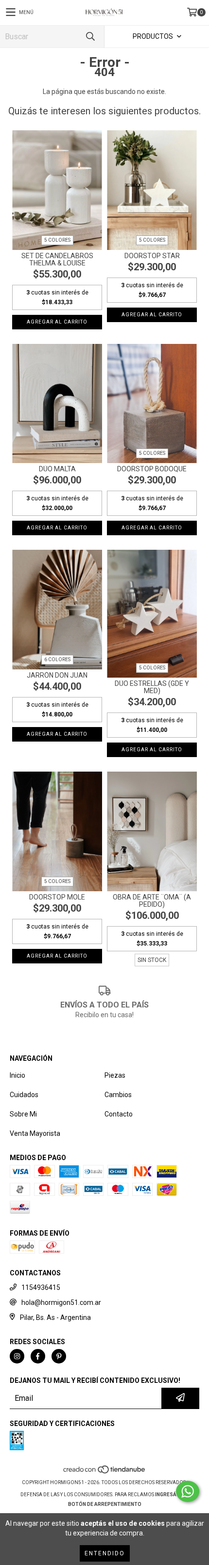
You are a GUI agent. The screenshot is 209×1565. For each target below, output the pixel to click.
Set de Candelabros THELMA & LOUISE (57, 259)
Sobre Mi (23, 1114)
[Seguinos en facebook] (38, 1356)
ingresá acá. (172, 1494)
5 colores (57, 240)
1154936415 (40, 1287)
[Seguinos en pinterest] (59, 1356)
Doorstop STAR (152, 256)
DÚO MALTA (57, 469)
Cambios (118, 1095)
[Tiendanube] (104, 1472)
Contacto (118, 1114)
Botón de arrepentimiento (104, 1504)
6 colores (57, 659)
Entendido (105, 1553)
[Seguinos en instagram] (17, 1356)
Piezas (114, 1075)
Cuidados (24, 1095)
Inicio (17, 1075)
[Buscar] (90, 36)
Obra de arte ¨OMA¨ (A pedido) (152, 901)
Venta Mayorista (35, 1133)
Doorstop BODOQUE (152, 469)
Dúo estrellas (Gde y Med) (152, 687)
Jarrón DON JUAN (57, 675)
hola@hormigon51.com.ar (61, 1302)
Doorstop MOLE (57, 897)
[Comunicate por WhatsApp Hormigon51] (187, 1491)
